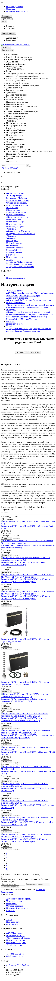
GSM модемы (12, 245)
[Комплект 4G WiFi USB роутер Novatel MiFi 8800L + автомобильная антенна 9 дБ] (28, 560)
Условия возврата (14, 901)
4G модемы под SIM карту (18, 231)
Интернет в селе (13, 219)
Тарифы (9, 259)
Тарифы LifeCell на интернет (19, 262)
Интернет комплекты (15, 215)
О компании (11, 9)
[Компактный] (7, 512)
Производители (13, 922)
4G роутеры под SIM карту (18, 938)
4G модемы (11, 229)
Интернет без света (14, 257)
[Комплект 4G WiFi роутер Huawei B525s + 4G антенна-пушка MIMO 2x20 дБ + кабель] (15, 679)
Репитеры (10, 255)
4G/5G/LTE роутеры (15, 193)
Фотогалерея (12, 924)
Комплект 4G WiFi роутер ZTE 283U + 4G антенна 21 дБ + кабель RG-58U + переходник (27, 823)
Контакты (10, 910)
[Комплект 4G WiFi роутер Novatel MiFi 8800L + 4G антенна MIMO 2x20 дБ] (28, 803)
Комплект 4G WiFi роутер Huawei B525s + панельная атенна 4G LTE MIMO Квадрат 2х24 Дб (28, 736)
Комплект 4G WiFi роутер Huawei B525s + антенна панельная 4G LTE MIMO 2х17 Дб (23, 700)
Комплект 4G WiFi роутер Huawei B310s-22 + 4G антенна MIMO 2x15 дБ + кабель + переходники (26, 580)
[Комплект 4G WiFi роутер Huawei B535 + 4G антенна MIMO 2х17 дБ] (28, 750)
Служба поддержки (9, 915)
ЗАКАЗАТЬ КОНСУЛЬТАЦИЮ (28, 352)
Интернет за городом (15, 222)
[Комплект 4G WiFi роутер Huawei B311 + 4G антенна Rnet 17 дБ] (28, 524)
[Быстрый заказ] (14, 538)
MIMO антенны (13, 210)
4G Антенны (12, 207)
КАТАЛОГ (6, 47)
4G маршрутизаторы (15, 935)
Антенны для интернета (17, 205)
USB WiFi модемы (14, 243)
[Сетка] (2, 512)
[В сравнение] (19, 538)
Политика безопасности (17, 11)
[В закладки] (16, 538)
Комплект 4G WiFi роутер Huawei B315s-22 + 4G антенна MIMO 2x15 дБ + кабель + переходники (26, 597)
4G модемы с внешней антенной (20, 233)
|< (7, 853)
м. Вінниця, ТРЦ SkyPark (17, 965)
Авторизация (12, 38)
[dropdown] (2, 2)
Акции (9, 919)
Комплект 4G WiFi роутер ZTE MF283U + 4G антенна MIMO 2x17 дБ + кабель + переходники (25, 840)
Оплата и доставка (14, 7)
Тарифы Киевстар (14, 945)
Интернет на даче (14, 224)
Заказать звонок (13, 173)
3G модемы (11, 238)
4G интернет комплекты (17, 217)
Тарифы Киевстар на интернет (20, 266)
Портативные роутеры (16, 942)
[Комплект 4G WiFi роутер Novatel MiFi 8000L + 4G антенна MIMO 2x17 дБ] (28, 786)
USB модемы (12, 241)
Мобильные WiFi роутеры (17, 200)
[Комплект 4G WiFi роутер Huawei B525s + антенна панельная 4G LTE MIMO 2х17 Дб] (28, 696)
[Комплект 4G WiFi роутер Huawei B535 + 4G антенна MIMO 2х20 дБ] (28, 769)
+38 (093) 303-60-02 (9, 168)
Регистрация (11, 40)
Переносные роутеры (15, 940)
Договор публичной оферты (18, 899)
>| (7, 870)
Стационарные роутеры (16, 203)
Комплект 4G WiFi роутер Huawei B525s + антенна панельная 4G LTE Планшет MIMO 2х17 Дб (23, 719)
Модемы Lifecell (13, 250)
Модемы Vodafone (14, 252)
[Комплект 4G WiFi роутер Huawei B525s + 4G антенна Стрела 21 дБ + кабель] (15, 637)
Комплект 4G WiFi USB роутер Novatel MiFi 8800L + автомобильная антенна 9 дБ (24, 563)
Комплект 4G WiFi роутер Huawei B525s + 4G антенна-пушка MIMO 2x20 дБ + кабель (25, 683)
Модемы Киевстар (14, 248)
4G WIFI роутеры (14, 196)
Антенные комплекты (16, 212)
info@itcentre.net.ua (14, 956)
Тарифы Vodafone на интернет (19, 264)
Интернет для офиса (15, 226)
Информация (7, 894)
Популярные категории (11, 929)
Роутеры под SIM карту (16, 198)
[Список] (5, 512)
